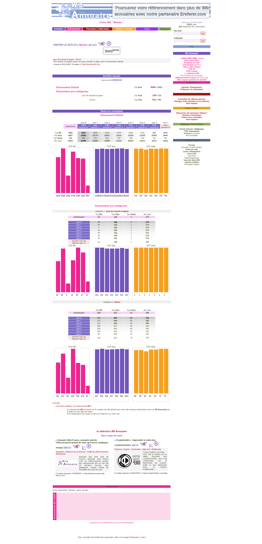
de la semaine (192, 135)
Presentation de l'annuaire (192, 75)
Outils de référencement (97, 452)
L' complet (191, 58)
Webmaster (61, 454)
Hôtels (147, 29)
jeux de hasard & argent (63, 59)
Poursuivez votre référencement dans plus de (161, 10)
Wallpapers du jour (192, 133)
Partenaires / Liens (137, 537)
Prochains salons (191, 164)
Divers (78, 59)
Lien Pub (192, 156)
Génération (136, 449)
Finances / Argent (122, 449)
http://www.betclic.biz (91, 64)
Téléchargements (191, 158)
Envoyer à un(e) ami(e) (192, 147)
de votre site (191, 78)
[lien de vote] (86, 412)
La (191, 73)
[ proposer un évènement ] (101, 523)
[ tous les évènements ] (124, 523)
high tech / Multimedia (151, 449)
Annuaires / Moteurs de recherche (70, 452)
